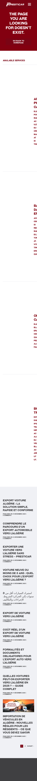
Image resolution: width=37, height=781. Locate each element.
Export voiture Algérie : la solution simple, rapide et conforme (18, 505)
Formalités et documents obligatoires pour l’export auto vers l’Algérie (17, 656)
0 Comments (7, 515)
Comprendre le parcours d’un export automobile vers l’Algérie (17, 528)
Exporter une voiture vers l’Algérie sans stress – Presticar (17, 551)
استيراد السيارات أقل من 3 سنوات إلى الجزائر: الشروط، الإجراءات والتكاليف (18, 596)
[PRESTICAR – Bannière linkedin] (15, 3)
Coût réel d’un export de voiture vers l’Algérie (16, 633)
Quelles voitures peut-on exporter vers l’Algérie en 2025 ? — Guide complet (16, 682)
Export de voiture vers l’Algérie (16, 614)
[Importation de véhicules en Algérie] (18, 700)
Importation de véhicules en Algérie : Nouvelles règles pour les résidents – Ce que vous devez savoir (18, 724)
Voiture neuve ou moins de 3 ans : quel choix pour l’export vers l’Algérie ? (18, 574)
